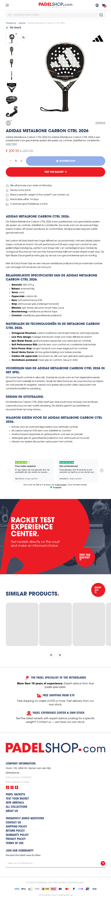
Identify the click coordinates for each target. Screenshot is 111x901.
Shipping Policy (16, 826)
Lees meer (11, 144)
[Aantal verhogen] (22, 161)
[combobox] (55, 15)
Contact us (13, 822)
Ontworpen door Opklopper (54, 895)
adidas (21, 23)
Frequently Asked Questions (25, 818)
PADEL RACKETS (15, 794)
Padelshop (11, 23)
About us (12, 811)
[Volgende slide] (59, 655)
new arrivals (15, 803)
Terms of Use (15, 843)
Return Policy (15, 831)
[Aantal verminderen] (9, 161)
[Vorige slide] (51, 655)
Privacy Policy (16, 839)
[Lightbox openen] (23, 37)
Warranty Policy (17, 835)
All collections (16, 807)
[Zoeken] (101, 15)
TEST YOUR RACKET (17, 799)
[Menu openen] (7, 5)
